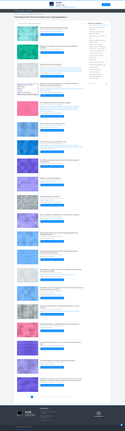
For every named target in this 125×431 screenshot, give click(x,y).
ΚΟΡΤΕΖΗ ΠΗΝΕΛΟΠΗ (60, 88)
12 (61, 397)
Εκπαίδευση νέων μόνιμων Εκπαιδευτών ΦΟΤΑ (53, 142)
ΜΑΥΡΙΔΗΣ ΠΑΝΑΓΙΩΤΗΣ (53, 69)
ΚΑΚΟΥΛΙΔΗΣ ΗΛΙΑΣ (49, 311)
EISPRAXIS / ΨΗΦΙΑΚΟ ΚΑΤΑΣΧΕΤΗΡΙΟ (50, 178)
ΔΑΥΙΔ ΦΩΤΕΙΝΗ (48, 327)
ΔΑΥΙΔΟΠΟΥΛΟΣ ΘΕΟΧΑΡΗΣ (46, 108)
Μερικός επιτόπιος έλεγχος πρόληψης (50, 64)
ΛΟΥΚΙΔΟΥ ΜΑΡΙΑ (48, 218)
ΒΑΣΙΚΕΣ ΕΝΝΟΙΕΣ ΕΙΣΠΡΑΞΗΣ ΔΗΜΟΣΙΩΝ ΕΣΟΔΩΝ (54, 28)
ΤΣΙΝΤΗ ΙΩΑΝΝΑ (58, 31)
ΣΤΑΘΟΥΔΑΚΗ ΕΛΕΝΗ (67, 311)
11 (59, 397)
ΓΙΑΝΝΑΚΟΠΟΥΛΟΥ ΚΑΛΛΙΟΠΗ (63, 106)
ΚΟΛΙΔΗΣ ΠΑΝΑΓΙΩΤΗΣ (67, 108)
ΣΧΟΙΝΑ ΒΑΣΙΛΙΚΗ (76, 311)
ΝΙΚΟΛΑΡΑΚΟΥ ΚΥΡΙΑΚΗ (64, 69)
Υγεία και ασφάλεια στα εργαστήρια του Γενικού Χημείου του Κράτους (59, 214)
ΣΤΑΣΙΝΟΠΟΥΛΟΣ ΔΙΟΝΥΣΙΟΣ (52, 71)
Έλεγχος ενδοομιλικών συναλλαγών (50, 196)
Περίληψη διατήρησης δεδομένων (22, 429)
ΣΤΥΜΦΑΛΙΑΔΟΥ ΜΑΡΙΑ (50, 31)
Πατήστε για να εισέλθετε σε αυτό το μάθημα (52, 34)
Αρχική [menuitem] (16, 10)
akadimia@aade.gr (50, 420)
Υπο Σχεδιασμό (92, 67)
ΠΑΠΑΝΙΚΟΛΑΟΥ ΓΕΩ (50, 147)
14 (67, 397)
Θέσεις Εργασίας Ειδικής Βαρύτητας (97, 50)
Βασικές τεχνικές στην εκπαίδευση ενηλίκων (52, 123)
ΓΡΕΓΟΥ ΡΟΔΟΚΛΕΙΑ (61, 67)
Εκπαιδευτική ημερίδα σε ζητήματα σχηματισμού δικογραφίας (57, 360)
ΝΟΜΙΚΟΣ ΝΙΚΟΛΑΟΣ (49, 200)
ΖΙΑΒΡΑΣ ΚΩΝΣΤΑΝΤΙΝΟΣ (50, 145)
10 (56, 397)
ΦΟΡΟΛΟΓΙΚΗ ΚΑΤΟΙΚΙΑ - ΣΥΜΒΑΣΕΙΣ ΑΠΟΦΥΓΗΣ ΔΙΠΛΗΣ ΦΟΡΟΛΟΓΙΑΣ (59, 324)
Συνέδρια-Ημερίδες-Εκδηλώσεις (96, 64)
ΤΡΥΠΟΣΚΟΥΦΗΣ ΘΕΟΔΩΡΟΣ (75, 71)
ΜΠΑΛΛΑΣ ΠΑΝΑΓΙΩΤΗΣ (71, 88)
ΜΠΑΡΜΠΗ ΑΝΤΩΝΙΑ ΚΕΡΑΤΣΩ (51, 127)
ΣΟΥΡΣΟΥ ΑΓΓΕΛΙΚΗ (73, 69)
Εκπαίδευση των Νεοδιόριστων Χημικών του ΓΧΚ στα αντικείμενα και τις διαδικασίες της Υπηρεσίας (97, 46)
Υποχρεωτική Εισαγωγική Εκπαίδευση (97, 36)
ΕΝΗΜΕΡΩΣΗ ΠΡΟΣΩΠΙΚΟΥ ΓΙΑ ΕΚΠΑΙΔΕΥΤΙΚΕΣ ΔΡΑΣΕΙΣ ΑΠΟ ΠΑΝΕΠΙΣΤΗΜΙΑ (95, 76)
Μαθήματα (16, 14)
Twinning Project (92, 72)
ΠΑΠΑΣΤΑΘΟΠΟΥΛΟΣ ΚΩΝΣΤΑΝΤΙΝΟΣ (64, 147)
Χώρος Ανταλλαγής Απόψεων (95, 62)
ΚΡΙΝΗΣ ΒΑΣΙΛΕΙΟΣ (58, 73)
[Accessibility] (121, 425)
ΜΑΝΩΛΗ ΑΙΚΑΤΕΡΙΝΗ (49, 293)
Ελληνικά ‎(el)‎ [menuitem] (29, 10)
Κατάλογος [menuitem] (21, 10)
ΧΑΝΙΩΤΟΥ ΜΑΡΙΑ (47, 90)
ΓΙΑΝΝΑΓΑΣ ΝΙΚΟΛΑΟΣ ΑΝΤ (51, 67)
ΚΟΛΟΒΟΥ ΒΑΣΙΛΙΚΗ (60, 145)
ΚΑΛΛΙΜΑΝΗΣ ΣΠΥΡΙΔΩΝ (50, 88)
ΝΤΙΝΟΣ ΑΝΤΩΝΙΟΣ (60, 274)
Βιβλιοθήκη (91, 59)
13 (64, 397)
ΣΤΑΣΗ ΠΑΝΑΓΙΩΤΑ (73, 109)
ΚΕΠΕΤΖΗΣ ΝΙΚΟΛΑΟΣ (70, 67)
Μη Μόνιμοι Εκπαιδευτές (94, 53)
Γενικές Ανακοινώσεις (94, 69)
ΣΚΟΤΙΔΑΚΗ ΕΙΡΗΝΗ (58, 311)
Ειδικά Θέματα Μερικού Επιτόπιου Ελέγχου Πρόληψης (55, 102)
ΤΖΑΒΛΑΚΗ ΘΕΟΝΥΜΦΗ (64, 71)
